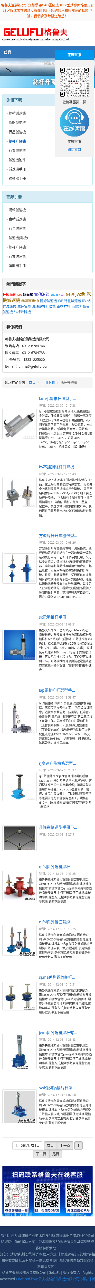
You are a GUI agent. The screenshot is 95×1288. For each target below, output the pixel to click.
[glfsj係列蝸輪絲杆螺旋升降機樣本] (19, 885)
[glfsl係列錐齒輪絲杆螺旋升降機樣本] (19, 941)
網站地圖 (88, 1278)
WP (60, 300)
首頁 (7, 52)
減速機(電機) (18, 237)
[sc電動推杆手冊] (19, 645)
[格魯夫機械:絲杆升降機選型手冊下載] (35, 33)
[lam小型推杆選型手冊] (19, 424)
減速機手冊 (17, 169)
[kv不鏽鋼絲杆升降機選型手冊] (19, 493)
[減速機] (47, 67)
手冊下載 (48, 382)
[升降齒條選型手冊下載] (19, 838)
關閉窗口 (74, 149)
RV (84, 300)
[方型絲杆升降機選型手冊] (19, 568)
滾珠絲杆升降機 (44, 306)
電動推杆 (63, 306)
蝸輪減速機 (17, 113)
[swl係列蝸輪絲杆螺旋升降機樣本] (19, 1106)
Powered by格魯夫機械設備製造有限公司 (47, 1278)
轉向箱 (28, 294)
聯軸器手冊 (17, 178)
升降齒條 (9, 294)
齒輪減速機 (17, 122)
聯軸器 (70, 295)
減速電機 (24, 306)
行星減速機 (17, 131)
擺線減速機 (48, 300)
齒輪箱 (76, 306)
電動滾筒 (42, 294)
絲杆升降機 (17, 247)
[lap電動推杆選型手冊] (19, 718)
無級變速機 (28, 301)
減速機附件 (17, 159)
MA (19, 295)
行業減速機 (17, 150)
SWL (62, 295)
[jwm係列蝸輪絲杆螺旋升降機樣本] (19, 1051)
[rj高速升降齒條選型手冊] (19, 786)
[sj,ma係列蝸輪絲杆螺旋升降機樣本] (19, 996)
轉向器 (54, 295)
